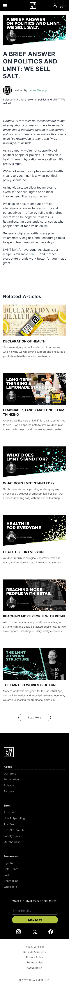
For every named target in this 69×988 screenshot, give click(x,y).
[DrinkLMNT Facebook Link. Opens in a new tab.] (50, 931)
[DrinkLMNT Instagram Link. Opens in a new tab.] (18, 931)
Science (8, 99)
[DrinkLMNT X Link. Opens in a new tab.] (34, 931)
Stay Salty (35, 920)
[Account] (55, 6)
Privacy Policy (34, 957)
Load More (39, 717)
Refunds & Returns (34, 952)
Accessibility (34, 967)
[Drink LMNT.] (33, 5)
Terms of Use (35, 962)
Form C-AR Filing (35, 946)
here (32, 254)
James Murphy (37, 90)
